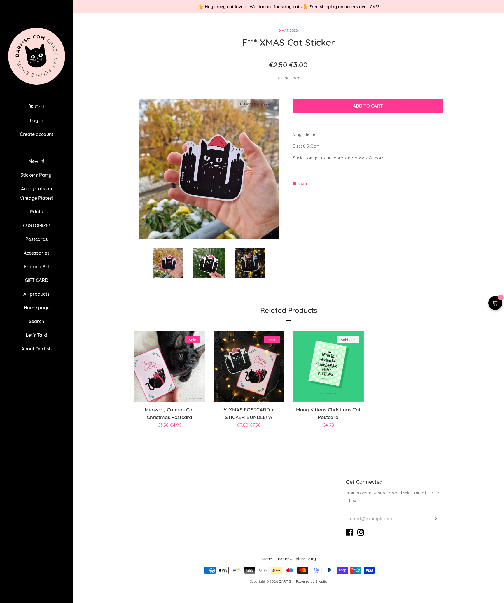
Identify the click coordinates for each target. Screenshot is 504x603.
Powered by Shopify (311, 581)
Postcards (36, 239)
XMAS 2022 (288, 31)
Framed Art (36, 266)
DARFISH (286, 581)
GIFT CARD (36, 280)
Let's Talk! (36, 335)
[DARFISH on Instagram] (360, 533)
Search (36, 321)
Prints (36, 212)
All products (36, 294)
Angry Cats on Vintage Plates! (36, 193)
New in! (36, 161)
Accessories (37, 253)
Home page (37, 308)
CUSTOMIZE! (36, 225)
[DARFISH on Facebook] (349, 533)
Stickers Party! (36, 175)
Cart (39, 107)
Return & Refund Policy (297, 559)
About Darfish (36, 349)
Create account (36, 134)
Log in (36, 120)
